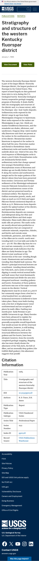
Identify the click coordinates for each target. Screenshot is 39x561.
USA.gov (5, 487)
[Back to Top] (31, 553)
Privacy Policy (7, 468)
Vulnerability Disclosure (11, 492)
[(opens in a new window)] (4, 543)
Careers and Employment (12, 496)
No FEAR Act (7, 482)
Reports (21, 16)
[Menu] (34, 9)
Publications (8, 16)
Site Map (5, 473)
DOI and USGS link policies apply (15, 478)
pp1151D (22, 433)
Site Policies (7, 464)
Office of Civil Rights (10, 510)
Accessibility (7, 454)
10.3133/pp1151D (25, 393)
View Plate (27, 65)
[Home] (8, 11)
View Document (10, 65)
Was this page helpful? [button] (19, 559)
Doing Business (8, 501)
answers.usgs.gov (9, 553)
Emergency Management (12, 506)
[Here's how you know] (19, 3)
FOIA (4, 459)
